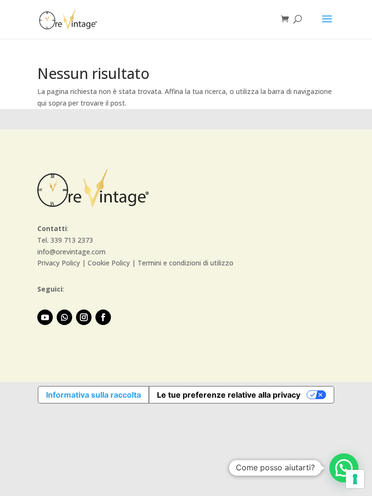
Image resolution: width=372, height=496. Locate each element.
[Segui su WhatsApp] (64, 317)
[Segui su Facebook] (103, 317)
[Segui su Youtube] (45, 317)
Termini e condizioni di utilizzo (185, 262)
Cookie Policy (109, 262)
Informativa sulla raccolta (93, 395)
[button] (343, 467)
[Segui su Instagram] (84, 317)
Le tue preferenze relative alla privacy (228, 395)
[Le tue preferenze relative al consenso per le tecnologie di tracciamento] (355, 479)
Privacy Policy (58, 262)
